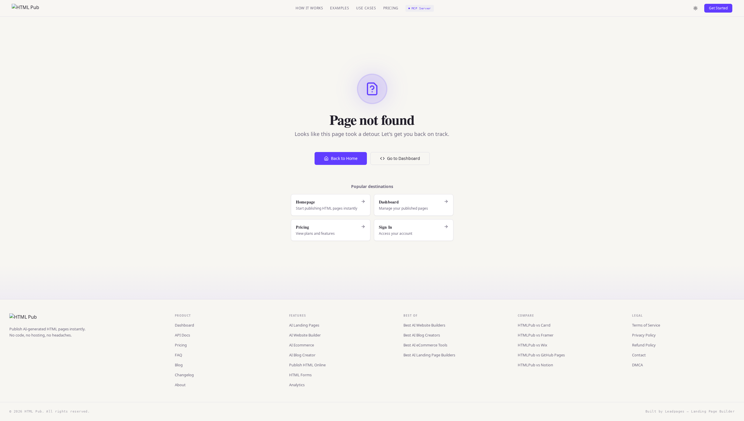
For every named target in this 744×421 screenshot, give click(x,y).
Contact (639, 355)
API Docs (182, 335)
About (180, 384)
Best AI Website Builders (424, 325)
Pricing (390, 8)
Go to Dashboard (403, 158)
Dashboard (184, 325)
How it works (309, 8)
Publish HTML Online (307, 364)
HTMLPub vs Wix (532, 345)
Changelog (184, 374)
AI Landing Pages (304, 325)
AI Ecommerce (301, 345)
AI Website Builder (305, 335)
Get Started (718, 8)
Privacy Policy (644, 335)
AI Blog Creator (302, 355)
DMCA (637, 364)
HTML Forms (300, 374)
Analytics (297, 384)
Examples (339, 8)
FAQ (178, 355)
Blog (179, 364)
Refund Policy (644, 345)
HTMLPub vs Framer (535, 335)
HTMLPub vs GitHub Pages (541, 355)
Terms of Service (646, 325)
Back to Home (344, 158)
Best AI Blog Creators (421, 335)
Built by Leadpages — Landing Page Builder (690, 411)
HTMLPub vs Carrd (534, 325)
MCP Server (421, 8)
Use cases (366, 8)
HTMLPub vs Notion (535, 364)
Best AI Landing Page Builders (429, 355)
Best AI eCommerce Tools (425, 345)
